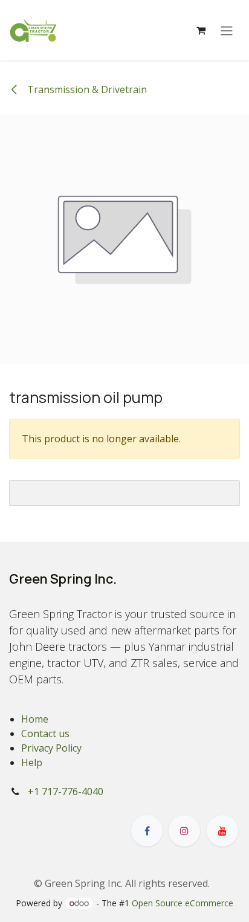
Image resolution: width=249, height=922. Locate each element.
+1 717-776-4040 (65, 791)
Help (31, 762)
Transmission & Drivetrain (86, 89)
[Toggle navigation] (226, 30)
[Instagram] (184, 830)
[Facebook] (147, 830)
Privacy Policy (51, 748)
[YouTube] (222, 830)
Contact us (45, 733)
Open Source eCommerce (182, 903)
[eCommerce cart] (200, 30)
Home (34, 719)
